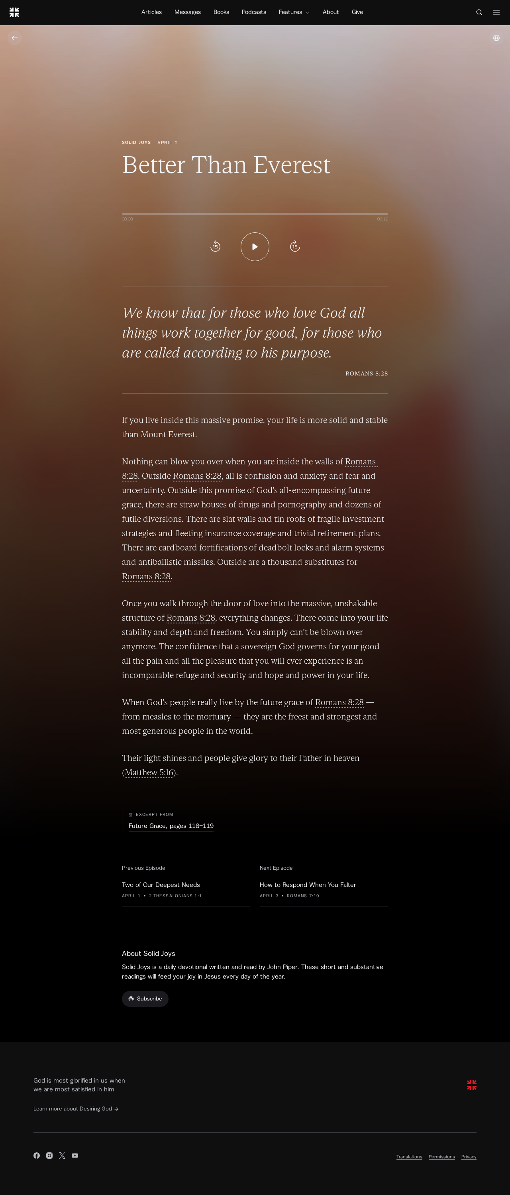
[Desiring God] (14, 12)
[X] (62, 1157)
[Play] (255, 246)
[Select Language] (496, 38)
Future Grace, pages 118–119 (171, 826)
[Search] (479, 12)
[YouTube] (75, 1157)
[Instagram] (49, 1157)
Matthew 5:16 (149, 772)
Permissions (442, 1156)
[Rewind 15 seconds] (215, 246)
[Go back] (15, 38)
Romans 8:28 (197, 476)
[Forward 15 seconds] (295, 246)
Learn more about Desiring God (72, 1109)
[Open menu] (496, 12)
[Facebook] (36, 1157)
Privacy (469, 1156)
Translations (409, 1156)
